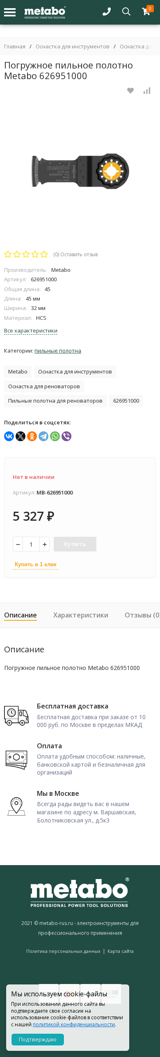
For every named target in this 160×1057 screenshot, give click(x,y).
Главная (14, 46)
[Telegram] (43, 436)
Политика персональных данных (63, 951)
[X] (20, 436)
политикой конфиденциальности (74, 1024)
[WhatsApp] (55, 436)
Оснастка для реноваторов (44, 386)
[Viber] (66, 436)
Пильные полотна (57, 350)
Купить (75, 544)
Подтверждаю (38, 1039)
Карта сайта (120, 951)
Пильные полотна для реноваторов (55, 400)
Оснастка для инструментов (73, 46)
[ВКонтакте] (9, 436)
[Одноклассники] (32, 436)
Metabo (17, 371)
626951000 (126, 400)
